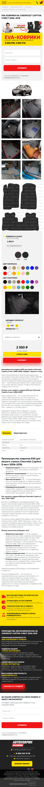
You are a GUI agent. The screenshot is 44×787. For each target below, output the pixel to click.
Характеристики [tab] (20, 433)
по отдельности (14, 246)
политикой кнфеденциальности (14, 734)
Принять (32, 783)
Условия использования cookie (18, 783)
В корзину (22, 360)
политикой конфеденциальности (16, 77)
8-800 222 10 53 (23, 753)
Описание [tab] (7, 433)
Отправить (22, 68)
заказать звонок (22, 764)
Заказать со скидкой (13, 686)
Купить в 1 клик (22, 354)
